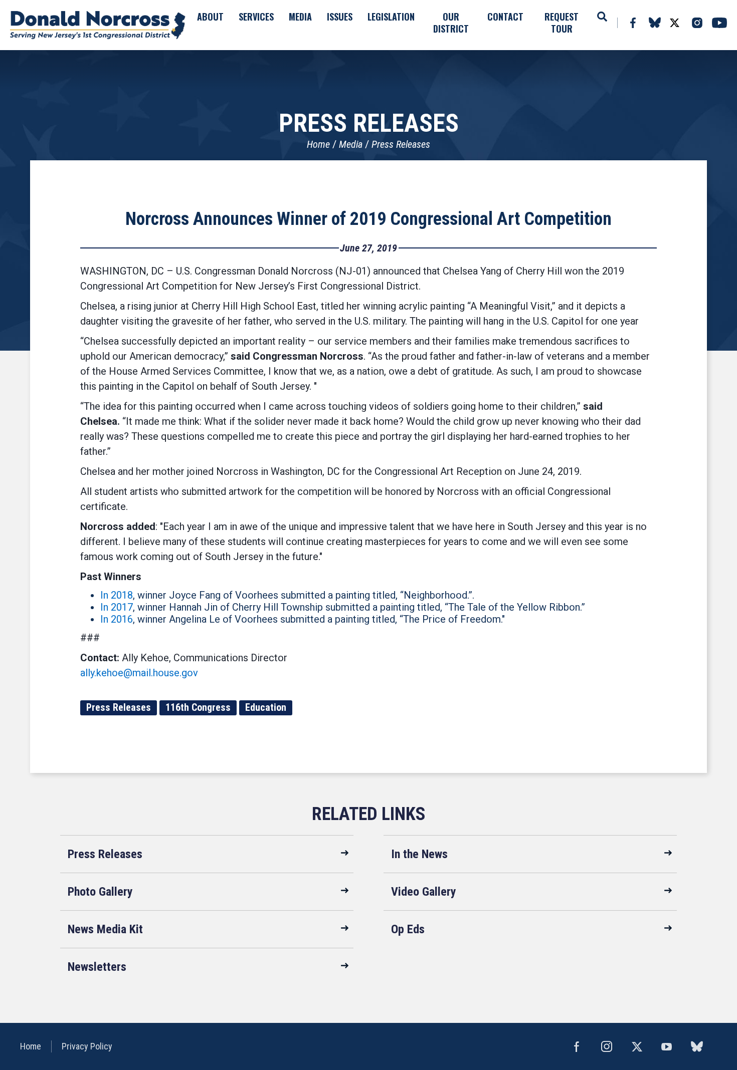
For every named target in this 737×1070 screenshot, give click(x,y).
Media (350, 144)
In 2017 (116, 607)
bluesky (654, 23)
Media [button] (300, 16)
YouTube (719, 23)
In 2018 (116, 595)
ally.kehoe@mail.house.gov (139, 673)
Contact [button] (505, 16)
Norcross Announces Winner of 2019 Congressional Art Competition (368, 218)
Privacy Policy (87, 1046)
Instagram (696, 23)
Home (318, 144)
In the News (419, 854)
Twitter (674, 23)
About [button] (210, 16)
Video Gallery (423, 892)
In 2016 (116, 619)
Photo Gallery (100, 892)
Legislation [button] (391, 16)
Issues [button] (339, 16)
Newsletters (97, 967)
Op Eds (408, 929)
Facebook (632, 23)
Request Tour (561, 22)
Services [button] (256, 16)
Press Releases (401, 144)
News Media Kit (105, 929)
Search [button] (602, 16)
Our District (451, 22)
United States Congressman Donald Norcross (98, 25)
